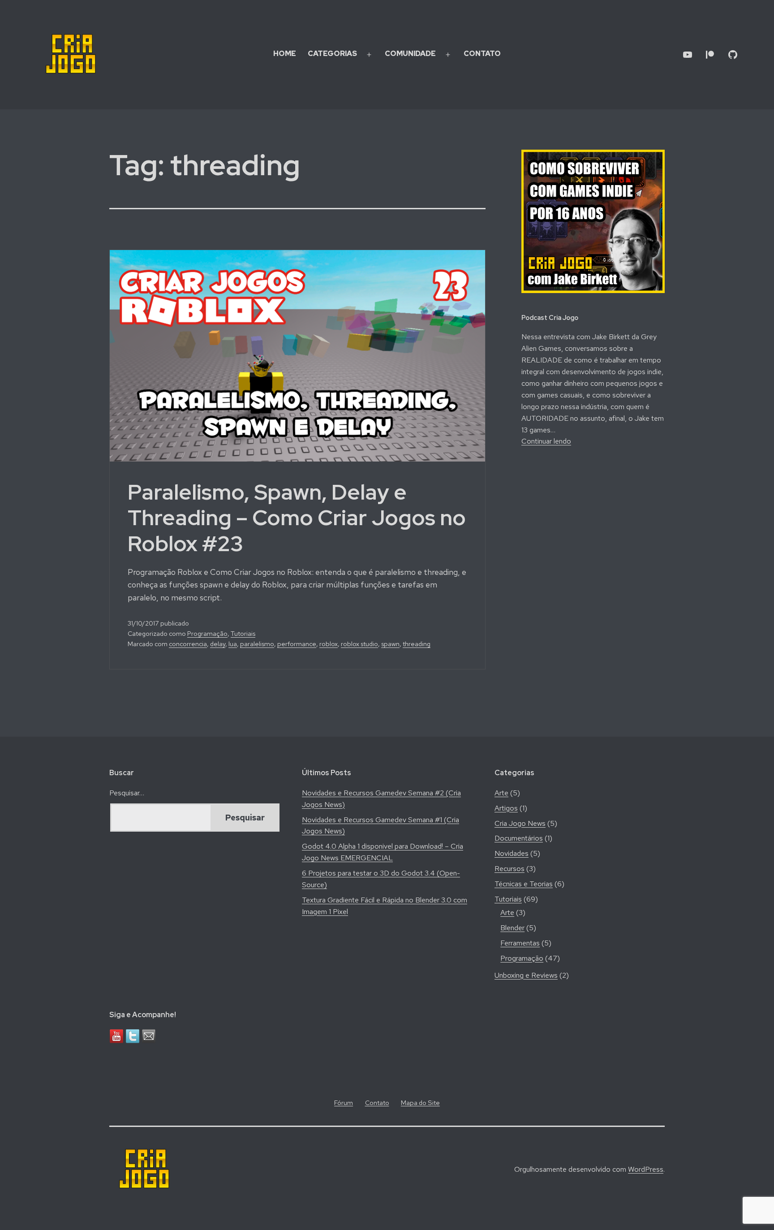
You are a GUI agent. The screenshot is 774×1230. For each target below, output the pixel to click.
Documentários (518, 838)
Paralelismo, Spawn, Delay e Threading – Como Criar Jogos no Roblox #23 (297, 518)
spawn (390, 643)
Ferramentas (520, 943)
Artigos (506, 808)
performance (296, 643)
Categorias (332, 53)
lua (232, 643)
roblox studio (359, 643)
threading (416, 643)
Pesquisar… (126, 793)
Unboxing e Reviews (526, 975)
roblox (328, 643)
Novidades (511, 853)
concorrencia (188, 643)
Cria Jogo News (520, 823)
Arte (501, 793)
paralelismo (257, 643)
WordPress (645, 1169)
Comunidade (410, 53)
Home (284, 53)
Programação (207, 633)
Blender (512, 927)
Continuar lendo (546, 441)
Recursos (509, 868)
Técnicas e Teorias (523, 884)
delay (217, 643)
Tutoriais (243, 633)
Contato (482, 53)
